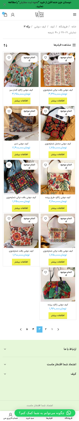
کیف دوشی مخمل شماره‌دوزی (58, 143)
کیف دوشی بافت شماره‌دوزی (21, 251)
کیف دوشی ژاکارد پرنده (58, 304)
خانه (73, 27)
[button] (45, 413)
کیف (52, 27)
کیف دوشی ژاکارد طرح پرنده (57, 197)
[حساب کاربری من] (12, 14)
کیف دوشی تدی (21, 143)
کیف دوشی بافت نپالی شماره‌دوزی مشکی (21, 199)
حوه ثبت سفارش (28, 2)
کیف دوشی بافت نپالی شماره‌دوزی (58, 90)
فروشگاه (62, 27)
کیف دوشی (39, 27)
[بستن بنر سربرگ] (4, 4)
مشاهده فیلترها (62, 45)
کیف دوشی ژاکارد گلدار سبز (21, 90)
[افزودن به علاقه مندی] (45, 57)
